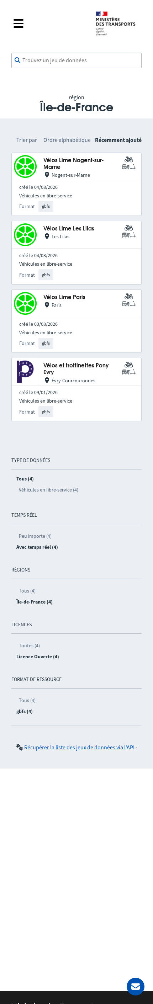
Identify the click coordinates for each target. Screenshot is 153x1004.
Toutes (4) (29, 645)
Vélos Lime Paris (64, 297)
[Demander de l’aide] (135, 986)
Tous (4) (27, 591)
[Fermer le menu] (48, 23)
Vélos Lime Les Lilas (68, 229)
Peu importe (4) (35, 536)
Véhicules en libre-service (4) (48, 490)
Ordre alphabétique (67, 139)
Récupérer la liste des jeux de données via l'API (79, 747)
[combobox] (76, 60)
